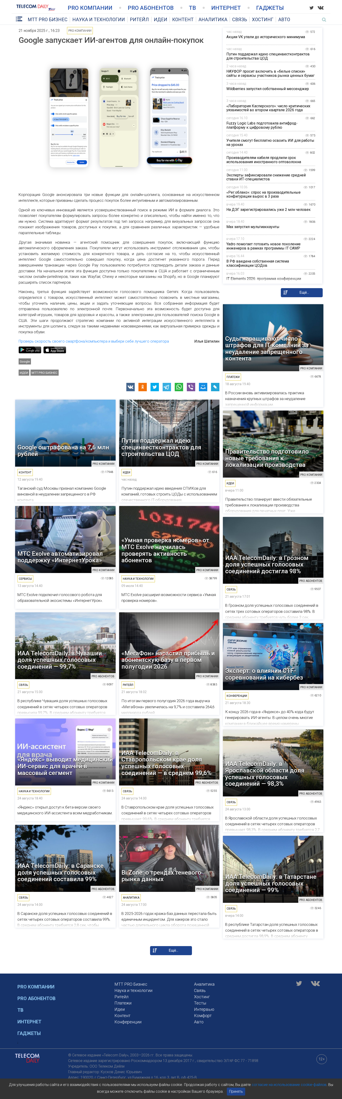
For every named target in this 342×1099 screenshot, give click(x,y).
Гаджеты (270, 8)
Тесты (200, 1003)
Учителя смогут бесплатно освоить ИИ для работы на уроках (270, 142)
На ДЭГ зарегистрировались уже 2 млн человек (268, 209)
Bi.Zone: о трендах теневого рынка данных (161, 876)
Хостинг (262, 19)
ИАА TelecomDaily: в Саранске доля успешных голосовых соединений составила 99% (60, 873)
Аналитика (212, 19)
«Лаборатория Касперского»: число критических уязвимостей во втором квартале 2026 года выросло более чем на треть (268, 110)
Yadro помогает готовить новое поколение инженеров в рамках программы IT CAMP (263, 246)
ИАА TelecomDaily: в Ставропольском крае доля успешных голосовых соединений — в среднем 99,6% (166, 763)
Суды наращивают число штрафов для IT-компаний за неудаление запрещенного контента (266, 348)
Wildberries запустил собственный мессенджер (267, 89)
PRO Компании (90, 8)
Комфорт (203, 1015)
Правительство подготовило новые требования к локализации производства (267, 458)
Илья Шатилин (206, 341)
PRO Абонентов (151, 8)
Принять (236, 1091)
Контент (183, 19)
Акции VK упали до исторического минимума (265, 37)
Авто (284, 19)
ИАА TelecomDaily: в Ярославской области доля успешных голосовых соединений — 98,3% (264, 774)
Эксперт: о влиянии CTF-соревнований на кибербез (264, 674)
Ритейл (139, 19)
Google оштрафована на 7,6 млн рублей (63, 450)
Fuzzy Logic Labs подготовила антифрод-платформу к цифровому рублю (262, 125)
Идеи (160, 19)
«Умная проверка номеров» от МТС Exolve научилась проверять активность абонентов (165, 550)
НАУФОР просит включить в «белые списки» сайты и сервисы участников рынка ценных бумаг (270, 73)
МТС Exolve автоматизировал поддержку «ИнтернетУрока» (60, 557)
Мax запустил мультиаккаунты (252, 227)
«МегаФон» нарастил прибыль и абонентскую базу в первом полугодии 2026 (168, 660)
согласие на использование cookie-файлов (289, 1084)
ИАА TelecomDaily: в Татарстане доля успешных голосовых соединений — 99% (270, 883)
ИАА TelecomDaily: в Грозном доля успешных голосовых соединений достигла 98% (266, 565)
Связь (239, 19)
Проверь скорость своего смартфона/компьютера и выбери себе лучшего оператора (94, 341)
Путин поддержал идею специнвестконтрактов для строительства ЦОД (268, 56)
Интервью (204, 1009)
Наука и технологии (98, 19)
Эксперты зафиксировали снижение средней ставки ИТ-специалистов (266, 177)
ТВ (192, 8)
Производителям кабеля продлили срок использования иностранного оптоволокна (263, 159)
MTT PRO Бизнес (47, 19)
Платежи (122, 1003)
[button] (130, 387)
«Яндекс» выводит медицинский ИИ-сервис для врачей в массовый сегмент (65, 766)
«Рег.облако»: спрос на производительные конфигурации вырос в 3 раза (263, 194)
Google (25, 361)
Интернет (226, 8)
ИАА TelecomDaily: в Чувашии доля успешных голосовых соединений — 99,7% (59, 660)
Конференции (127, 1021)
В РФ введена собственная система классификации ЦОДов (257, 263)
